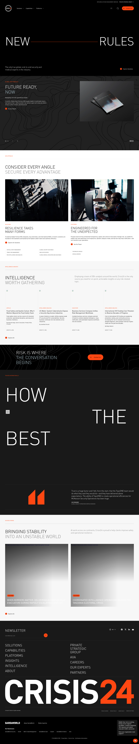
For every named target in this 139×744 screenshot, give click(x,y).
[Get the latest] (46, 635)
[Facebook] (122, 629)
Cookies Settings (130, 710)
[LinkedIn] (129, 629)
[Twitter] (125, 629)
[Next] (17, 141)
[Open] (111, 8)
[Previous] (12, 141)
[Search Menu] (118, 8)
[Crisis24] (8, 8)
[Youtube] (133, 629)
